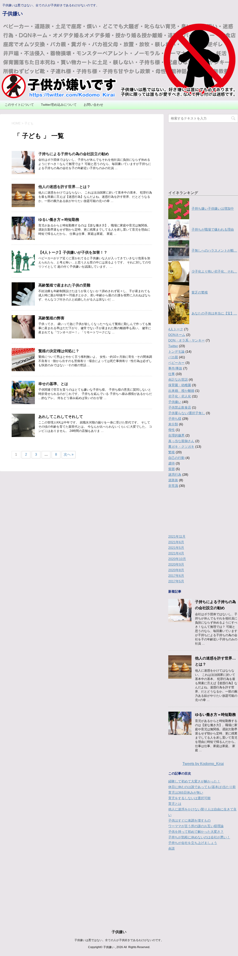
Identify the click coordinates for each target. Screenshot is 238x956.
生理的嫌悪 (176, 435)
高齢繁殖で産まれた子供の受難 (64, 285)
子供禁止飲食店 (179, 407)
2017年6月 (176, 575)
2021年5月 (176, 548)
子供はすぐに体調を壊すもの (189, 820)
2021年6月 (176, 542)
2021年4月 (176, 553)
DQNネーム (176, 335)
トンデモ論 (176, 351)
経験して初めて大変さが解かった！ (194, 781)
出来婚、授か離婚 (181, 391)
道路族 (173, 480)
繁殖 (171, 452)
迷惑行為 (174, 474)
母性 (171, 430)
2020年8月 (176, 570)
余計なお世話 (178, 379)
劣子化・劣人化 (179, 396)
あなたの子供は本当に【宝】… (214, 313)
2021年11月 (176, 536)
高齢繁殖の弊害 (51, 318)
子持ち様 (174, 418)
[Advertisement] (203, 154)
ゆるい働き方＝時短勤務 (58, 220)
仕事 (171, 374)
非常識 (173, 486)
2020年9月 (176, 564)
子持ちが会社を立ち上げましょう (192, 843)
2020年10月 (177, 559)
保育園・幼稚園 (179, 385)
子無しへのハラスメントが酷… (214, 250)
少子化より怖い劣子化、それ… (214, 271)
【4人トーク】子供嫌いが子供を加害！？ (72, 252)
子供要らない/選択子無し (186, 413)
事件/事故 (175, 368)
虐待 (171, 463)
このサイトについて (19, 104)
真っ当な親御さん (181, 441)
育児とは (174, 804)
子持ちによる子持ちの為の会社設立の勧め (73, 154)
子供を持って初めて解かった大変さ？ (196, 831)
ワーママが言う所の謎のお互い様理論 (196, 826)
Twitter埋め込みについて (59, 104)
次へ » (68, 454)
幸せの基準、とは (53, 384)
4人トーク (175, 329)
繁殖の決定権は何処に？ (58, 351)
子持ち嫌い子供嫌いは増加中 (213, 208)
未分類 (173, 424)
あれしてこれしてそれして (60, 417)
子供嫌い (12, 13)
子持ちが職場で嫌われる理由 (213, 229)
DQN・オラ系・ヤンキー (186, 340)
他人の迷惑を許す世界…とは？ (64, 187)
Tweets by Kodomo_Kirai (203, 764)
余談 (171, 848)
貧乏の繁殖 (200, 292)
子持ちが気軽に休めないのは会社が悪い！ (199, 837)
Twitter (173, 346)
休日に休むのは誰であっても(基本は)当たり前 (202, 787)
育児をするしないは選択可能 (189, 798)
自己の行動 (176, 458)
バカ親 (173, 357)
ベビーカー (176, 363)
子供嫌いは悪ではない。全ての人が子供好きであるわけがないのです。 (119, 940)
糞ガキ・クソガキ (181, 446)
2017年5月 (176, 581)
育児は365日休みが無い (185, 792)
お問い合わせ (93, 104)
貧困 (171, 469)
